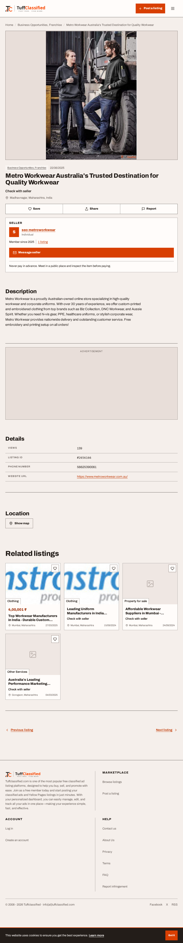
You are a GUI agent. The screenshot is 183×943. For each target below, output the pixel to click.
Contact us (109, 828)
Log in (9, 828)
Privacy (107, 851)
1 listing (43, 241)
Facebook (156, 904)
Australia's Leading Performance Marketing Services (27, 684)
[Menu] (173, 8)
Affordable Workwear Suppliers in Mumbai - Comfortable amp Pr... (143, 613)
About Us (108, 840)
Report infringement (114, 886)
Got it (171, 935)
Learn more (96, 935)
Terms (106, 863)
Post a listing (110, 793)
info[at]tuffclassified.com (59, 904)
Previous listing (22, 730)
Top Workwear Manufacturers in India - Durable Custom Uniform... (32, 620)
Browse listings (112, 782)
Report (151, 208)
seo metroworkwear (38, 230)
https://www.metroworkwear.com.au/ (102, 476)
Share (94, 208)
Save (36, 208)
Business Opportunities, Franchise (26, 167)
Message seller (29, 252)
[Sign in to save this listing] (55, 568)
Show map (22, 523)
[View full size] (91, 95)
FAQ (105, 875)
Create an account (17, 840)
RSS (175, 904)
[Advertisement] (91, 385)
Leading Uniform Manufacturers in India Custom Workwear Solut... (88, 613)
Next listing (164, 730)
